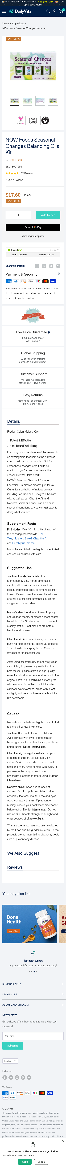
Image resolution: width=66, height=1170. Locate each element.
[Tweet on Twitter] (51, 265)
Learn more (28, 1155)
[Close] (63, 1141)
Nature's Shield (23, 538)
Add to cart (48, 215)
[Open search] (48, 11)
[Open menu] (4, 11)
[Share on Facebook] (37, 265)
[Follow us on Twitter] (10, 1077)
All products (18, 23)
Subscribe (12, 1045)
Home (5, 23)
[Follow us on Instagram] (17, 1077)
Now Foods (16, 160)
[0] (61, 11)
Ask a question (14, 180)
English (7, 1061)
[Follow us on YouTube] (29, 1077)
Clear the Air (40, 538)
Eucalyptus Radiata (23, 543)
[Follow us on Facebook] (4, 1077)
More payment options (33, 235)
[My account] (54, 11)
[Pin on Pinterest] (44, 265)
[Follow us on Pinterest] (23, 1077)
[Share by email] (58, 265)
